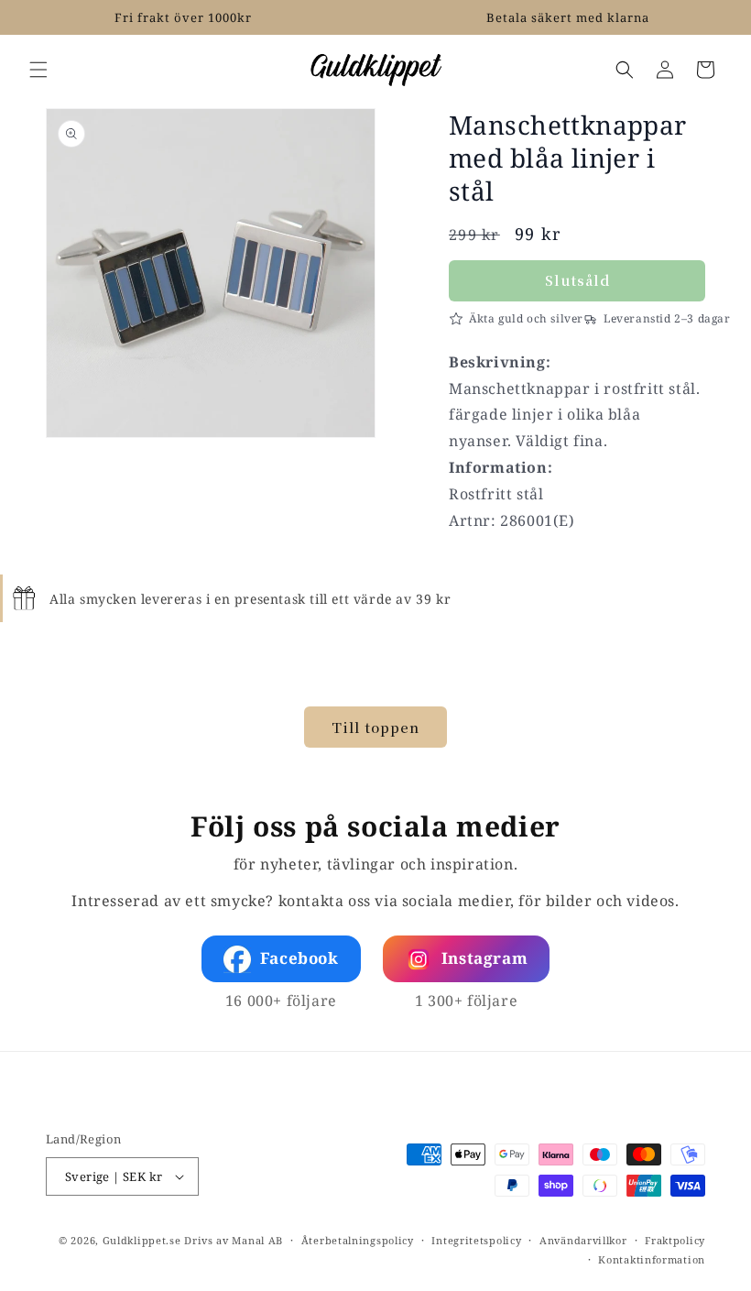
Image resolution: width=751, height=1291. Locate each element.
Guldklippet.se (142, 1240)
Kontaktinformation (651, 1259)
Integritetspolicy (476, 1240)
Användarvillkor (583, 1240)
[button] (38, 69)
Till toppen (375, 727)
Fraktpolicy (675, 1240)
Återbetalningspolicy (357, 1240)
